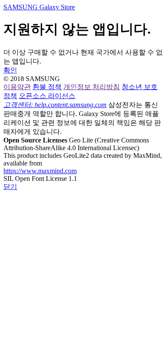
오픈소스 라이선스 (47, 95)
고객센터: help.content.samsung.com (55, 104)
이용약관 (17, 86)
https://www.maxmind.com (40, 170)
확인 (10, 70)
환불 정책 (47, 86)
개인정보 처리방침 (91, 86)
